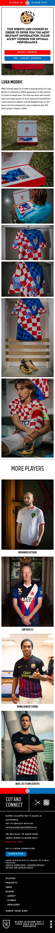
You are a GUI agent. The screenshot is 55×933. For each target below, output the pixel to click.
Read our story (15, 842)
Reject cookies (27, 52)
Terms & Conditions (16, 865)
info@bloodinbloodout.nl (21, 827)
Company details (36, 865)
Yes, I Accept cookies (27, 58)
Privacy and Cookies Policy (19, 867)
